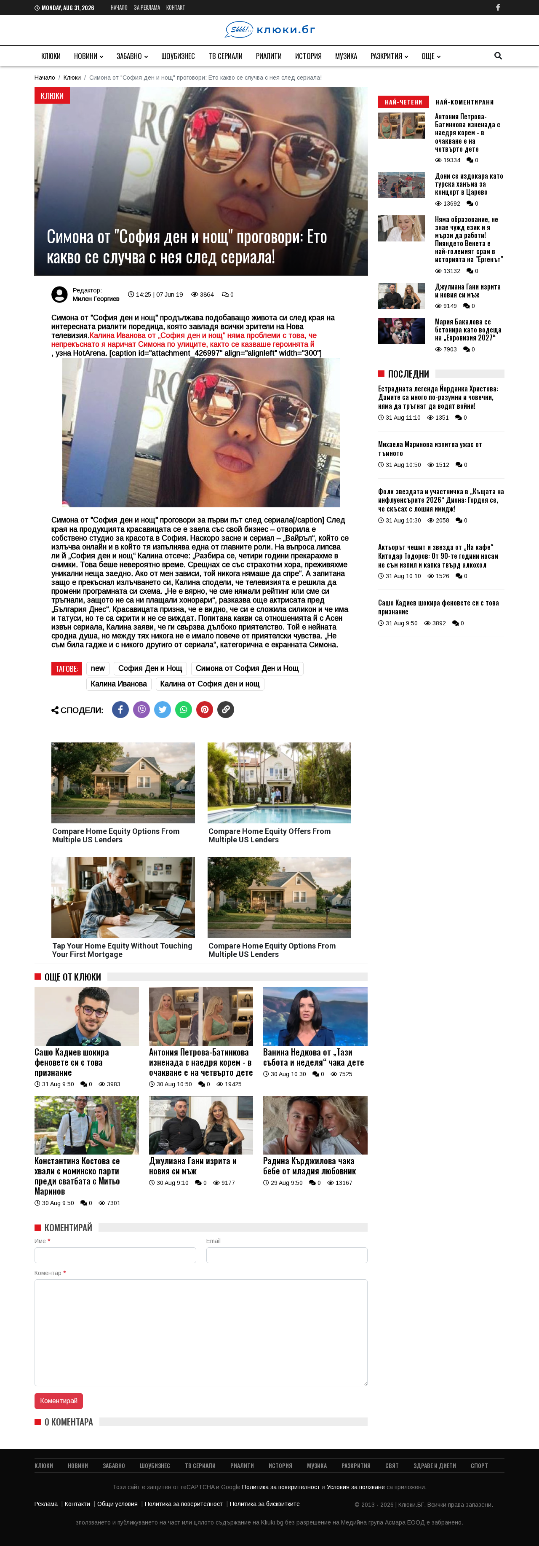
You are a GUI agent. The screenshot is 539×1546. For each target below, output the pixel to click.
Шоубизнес (178, 56)
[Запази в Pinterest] (204, 709)
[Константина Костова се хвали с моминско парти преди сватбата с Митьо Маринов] (87, 1152)
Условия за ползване (357, 1487)
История (308, 56)
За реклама (147, 7)
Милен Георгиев (96, 298)
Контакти (77, 1504)
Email (213, 1241)
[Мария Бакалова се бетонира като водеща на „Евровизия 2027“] (401, 341)
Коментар (50, 1273)
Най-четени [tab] (403, 101)
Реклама (46, 1504)
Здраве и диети (435, 1465)
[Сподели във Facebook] (120, 709)
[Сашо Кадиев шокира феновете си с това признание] (87, 1043)
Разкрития (386, 56)
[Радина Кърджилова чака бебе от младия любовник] (315, 1152)
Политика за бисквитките (265, 1504)
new (98, 668)
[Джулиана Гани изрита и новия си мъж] (201, 1152)
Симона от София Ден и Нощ (247, 668)
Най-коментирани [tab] (465, 101)
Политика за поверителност (282, 1487)
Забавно (129, 56)
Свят (392, 1465)
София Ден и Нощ (150, 668)
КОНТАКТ (175, 7)
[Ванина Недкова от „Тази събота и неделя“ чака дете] (315, 1043)
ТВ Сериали (225, 56)
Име (42, 1241)
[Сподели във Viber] (141, 709)
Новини (85, 56)
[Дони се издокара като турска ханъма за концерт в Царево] (401, 196)
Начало (119, 7)
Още (428, 56)
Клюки (51, 56)
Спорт (479, 1465)
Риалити (269, 56)
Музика (346, 56)
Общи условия (117, 1504)
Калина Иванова (119, 684)
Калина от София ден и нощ (210, 684)
